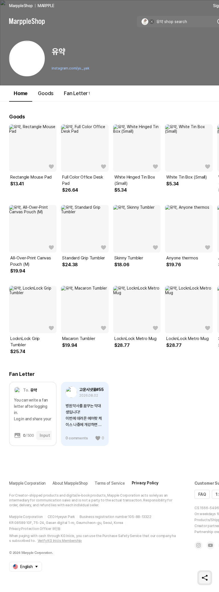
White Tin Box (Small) (186, 177)
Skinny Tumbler (128, 258)
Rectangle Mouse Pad (31, 177)
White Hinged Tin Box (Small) (134, 180)
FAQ (202, 494)
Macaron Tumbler (78, 338)
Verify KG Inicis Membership (60, 541)
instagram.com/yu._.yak (70, 68)
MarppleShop (21, 5)
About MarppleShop (70, 483)
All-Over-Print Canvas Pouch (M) (30, 261)
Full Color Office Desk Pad (82, 180)
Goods (46, 93)
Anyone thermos (182, 258)
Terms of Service (110, 483)
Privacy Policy (145, 483)
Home (21, 93)
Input (45, 435)
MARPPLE (46, 5)
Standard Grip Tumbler (83, 258)
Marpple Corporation (27, 483)
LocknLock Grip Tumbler (25, 341)
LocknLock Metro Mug (135, 338)
